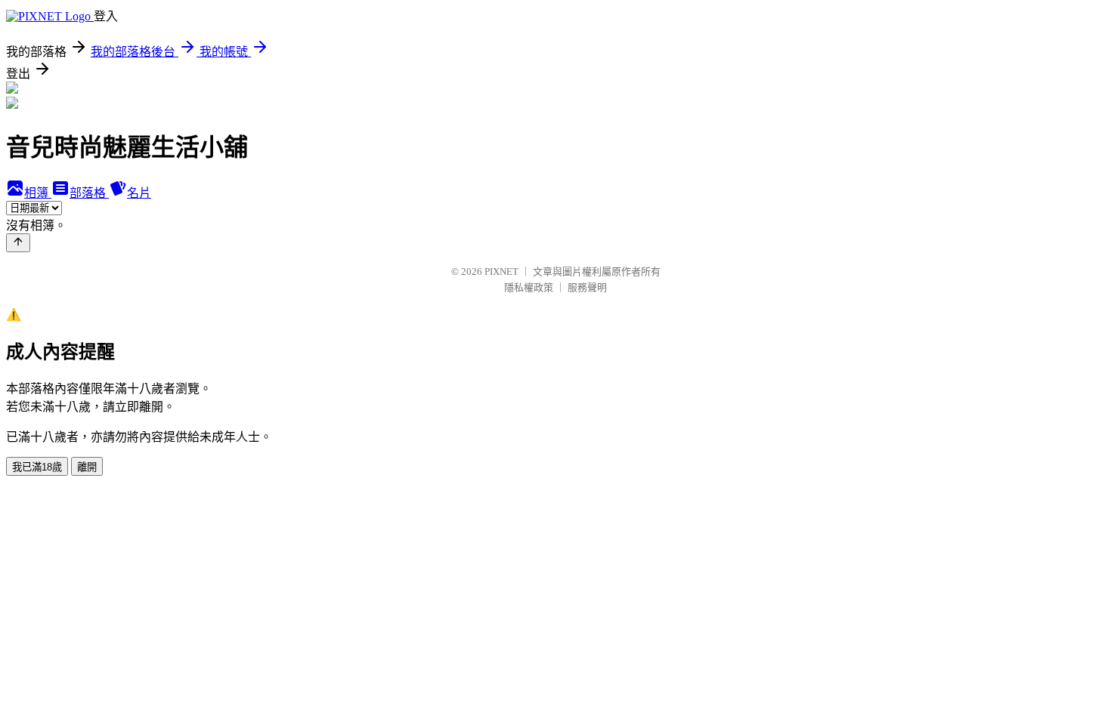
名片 (139, 193)
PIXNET (501, 271)
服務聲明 (587, 287)
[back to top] (18, 242)
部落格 (89, 193)
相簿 (37, 193)
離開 (87, 467)
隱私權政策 (528, 287)
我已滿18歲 (37, 467)
